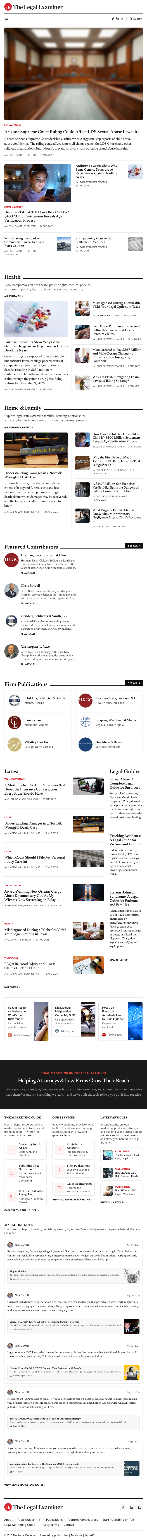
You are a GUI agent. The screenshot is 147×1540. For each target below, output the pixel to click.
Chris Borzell (30, 586)
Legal (7, 817)
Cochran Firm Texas (108, 315)
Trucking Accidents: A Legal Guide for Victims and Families (126, 840)
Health (8, 923)
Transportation (14, 779)
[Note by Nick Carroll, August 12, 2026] (73, 1410)
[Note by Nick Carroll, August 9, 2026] (73, 1457)
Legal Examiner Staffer (21, 155)
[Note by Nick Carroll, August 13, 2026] (73, 1361)
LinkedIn (90, 1535)
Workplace (11, 957)
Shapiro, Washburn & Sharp (23, 511)
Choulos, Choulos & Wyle (111, 496)
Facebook (76, 1535)
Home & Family (13, 206)
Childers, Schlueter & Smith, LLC (115, 470)
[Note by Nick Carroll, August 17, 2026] (73, 1263)
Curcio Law (102, 526)
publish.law (61, 1535)
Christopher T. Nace (35, 646)
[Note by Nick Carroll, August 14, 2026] (73, 1313)
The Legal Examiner (25, 1535)
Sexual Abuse (12, 124)
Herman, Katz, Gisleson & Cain (43, 555)
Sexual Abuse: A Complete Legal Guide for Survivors (125, 784)
